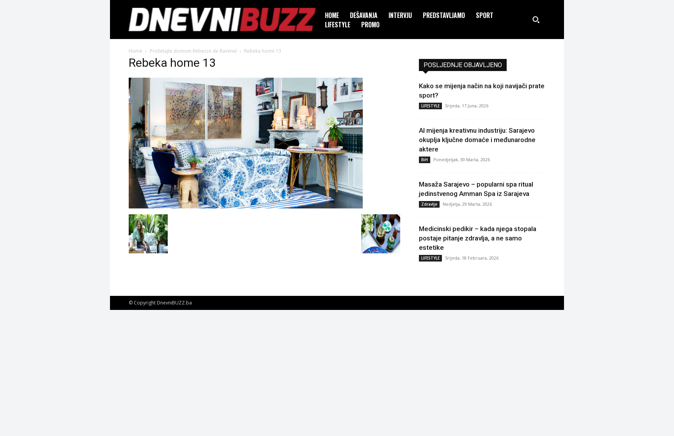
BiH (424, 159)
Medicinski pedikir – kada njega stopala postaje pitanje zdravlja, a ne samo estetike (477, 238)
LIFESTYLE (430, 106)
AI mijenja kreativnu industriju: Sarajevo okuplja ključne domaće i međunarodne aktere (477, 139)
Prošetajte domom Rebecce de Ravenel (193, 51)
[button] (536, 19)
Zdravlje (429, 204)
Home (135, 51)
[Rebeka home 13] (246, 206)
